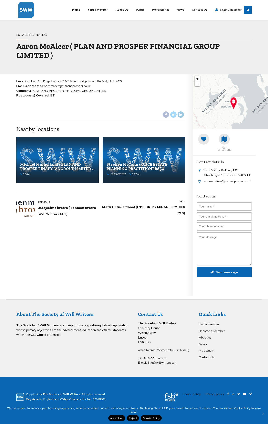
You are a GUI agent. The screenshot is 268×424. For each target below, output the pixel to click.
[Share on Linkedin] (181, 114)
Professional (160, 10)
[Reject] (263, 414)
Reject (133, 418)
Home (76, 10)
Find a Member (98, 10)
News (180, 10)
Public (140, 10)
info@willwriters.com (162, 363)
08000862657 (118, 174)
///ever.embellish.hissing (173, 350)
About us (205, 337)
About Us (122, 10)
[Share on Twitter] (173, 114)
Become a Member (212, 331)
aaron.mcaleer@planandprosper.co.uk (227, 181)
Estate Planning (31, 34)
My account (206, 351)
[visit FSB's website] (171, 397)
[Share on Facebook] (166, 114)
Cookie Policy (151, 418)
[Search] (248, 10)
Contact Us (199, 10)
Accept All (116, 418)
